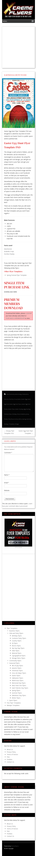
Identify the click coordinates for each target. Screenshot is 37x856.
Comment (8, 453)
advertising (18, 394)
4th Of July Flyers (17, 666)
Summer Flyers (17, 693)
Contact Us (10, 762)
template (11, 424)
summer (29, 419)
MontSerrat (8, 249)
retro (20, 419)
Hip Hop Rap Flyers (18, 648)
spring (24, 419)
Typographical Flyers (18, 656)
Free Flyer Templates (14, 703)
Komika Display (9, 254)
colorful (11, 399)
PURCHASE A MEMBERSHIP (15, 318)
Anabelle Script (9, 251)
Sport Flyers (13, 700)
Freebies (9, 759)
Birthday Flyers (17, 636)
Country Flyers (16, 641)
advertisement (10, 394)
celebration (25, 394)
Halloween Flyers (17, 678)
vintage (17, 424)
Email (6, 483)
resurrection (14, 419)
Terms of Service (12, 754)
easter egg (24, 399)
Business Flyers (14, 631)
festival (6, 414)
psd (9, 419)
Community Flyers (15, 661)
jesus (27, 414)
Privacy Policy (11, 752)
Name (6, 475)
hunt (18, 414)
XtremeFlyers (14, 846)
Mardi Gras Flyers (17, 680)
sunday (6, 424)
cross (15, 399)
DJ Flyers (15, 643)
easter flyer (11, 409)
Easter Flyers (16, 675)
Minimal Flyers (16, 653)
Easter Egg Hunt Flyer (15, 404)
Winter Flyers (16, 698)
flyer (10, 414)
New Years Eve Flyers (19, 685)
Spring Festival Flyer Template (17, 275)
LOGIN (28, 313)
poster (6, 419)
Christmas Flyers (17, 671)
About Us (10, 749)
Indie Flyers (15, 651)
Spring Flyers (16, 690)
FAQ (8, 757)
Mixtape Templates (13, 705)
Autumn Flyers (16, 668)
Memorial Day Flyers (19, 683)
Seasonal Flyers (14, 663)
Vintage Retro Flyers (18, 658)
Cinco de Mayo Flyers (19, 673)
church (6, 399)
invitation (22, 414)
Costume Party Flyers (19, 638)
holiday (14, 414)
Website (6, 490)
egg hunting (27, 409)
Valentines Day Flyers (19, 695)
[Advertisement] (18, 47)
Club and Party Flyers (16, 633)
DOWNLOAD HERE (10, 292)
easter (19, 399)
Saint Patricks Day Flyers (20, 688)
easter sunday (19, 409)
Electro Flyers (16, 646)
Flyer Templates (12, 628)
